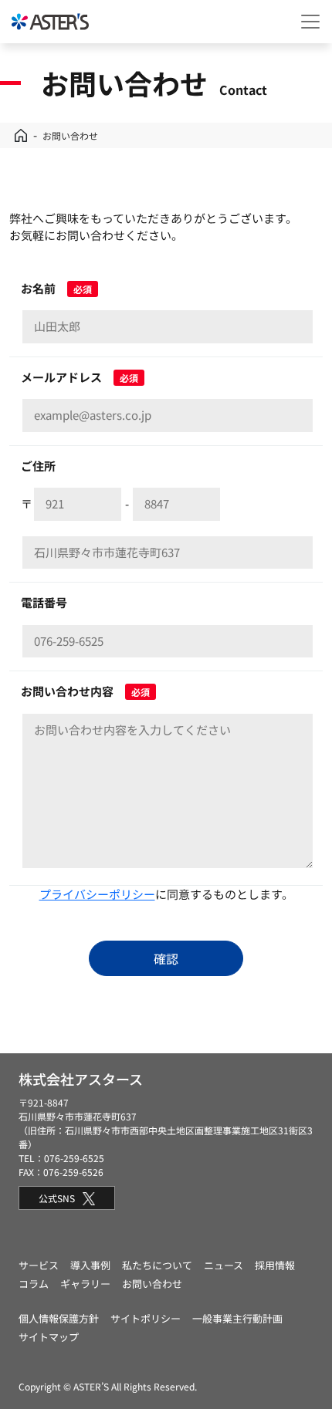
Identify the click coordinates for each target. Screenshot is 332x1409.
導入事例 (90, 1265)
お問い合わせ (152, 1283)
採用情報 (275, 1265)
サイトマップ (49, 1337)
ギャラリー (85, 1283)
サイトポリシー (145, 1318)
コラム (34, 1283)
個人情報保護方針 (59, 1318)
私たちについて (157, 1265)
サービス (39, 1265)
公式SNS (57, 1198)
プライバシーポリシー (97, 894)
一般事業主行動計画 (237, 1318)
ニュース (223, 1265)
